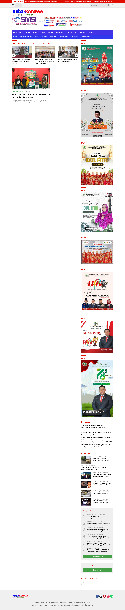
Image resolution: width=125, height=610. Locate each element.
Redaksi (88, 602)
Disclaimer (63, 602)
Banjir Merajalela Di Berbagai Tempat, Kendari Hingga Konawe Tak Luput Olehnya (99, 544)
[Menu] (13, 5)
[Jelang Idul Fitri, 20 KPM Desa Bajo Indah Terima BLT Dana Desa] (31, 78)
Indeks (19, 5)
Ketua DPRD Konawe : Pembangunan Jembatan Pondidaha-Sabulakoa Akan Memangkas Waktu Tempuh (67, 61)
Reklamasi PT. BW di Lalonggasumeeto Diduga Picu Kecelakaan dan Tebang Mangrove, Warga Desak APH (102, 459)
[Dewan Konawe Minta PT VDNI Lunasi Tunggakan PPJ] (45, 52)
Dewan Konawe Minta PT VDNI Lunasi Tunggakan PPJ (44, 60)
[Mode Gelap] (112, 5)
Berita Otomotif (80, 32)
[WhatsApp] (111, 596)
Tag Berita (68, 32)
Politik (43, 32)
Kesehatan (53, 36)
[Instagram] (108, 596)
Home (15, 32)
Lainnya (90, 32)
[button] (108, 5)
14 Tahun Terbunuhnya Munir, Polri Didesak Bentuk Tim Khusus (102, 484)
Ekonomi (44, 36)
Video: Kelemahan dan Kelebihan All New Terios (100, 501)
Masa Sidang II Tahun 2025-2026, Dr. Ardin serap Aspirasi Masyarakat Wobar (21, 61)
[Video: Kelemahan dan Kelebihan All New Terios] (86, 502)
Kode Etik (44, 602)
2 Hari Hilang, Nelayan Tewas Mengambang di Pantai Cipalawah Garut (102, 475)
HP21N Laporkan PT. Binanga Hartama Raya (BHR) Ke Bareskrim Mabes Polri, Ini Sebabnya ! (98, 537)
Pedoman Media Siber (76, 602)
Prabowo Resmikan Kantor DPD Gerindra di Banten (101, 493)
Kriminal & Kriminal (32, 32)
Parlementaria (63, 36)
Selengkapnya (96, 556)
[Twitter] (100, 596)
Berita (21, 32)
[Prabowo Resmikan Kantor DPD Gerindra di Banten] (86, 493)
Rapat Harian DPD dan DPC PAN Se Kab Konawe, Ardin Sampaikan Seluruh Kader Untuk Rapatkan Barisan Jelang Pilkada (98, 551)
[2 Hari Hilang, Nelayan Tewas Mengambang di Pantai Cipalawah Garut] (86, 475)
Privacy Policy (53, 602)
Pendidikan (74, 36)
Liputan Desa (85, 36)
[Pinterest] (104, 596)
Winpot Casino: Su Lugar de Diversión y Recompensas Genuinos (94, 468)
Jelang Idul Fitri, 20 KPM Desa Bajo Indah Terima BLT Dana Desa (31, 95)
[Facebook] (97, 596)
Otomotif (51, 32)
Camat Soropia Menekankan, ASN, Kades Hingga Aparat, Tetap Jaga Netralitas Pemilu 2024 (98, 530)
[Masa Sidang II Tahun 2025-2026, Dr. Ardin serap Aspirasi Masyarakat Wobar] (22, 52)
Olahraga (59, 32)
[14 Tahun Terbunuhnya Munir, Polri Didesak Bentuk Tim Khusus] (86, 484)
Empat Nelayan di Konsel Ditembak (98, 523)
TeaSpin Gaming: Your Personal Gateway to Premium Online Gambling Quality (71, 1)
